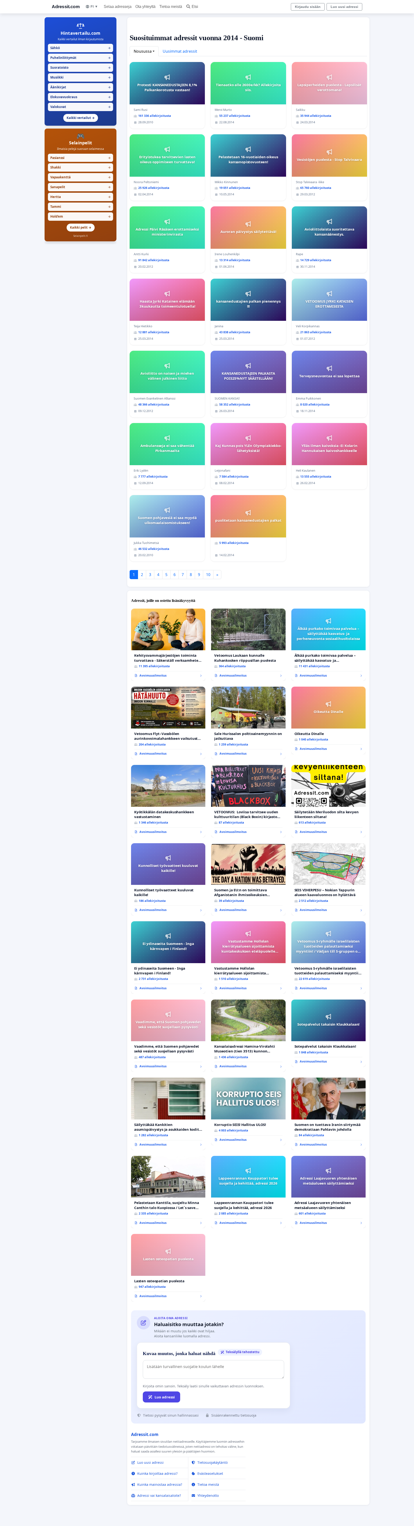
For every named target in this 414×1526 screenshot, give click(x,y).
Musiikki (80, 77)
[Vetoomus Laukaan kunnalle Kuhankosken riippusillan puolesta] (248, 645)
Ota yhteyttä (145, 7)
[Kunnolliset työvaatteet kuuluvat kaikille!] (168, 879)
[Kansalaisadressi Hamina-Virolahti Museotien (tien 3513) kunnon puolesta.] (248, 1036)
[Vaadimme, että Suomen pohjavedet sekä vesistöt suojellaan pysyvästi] (168, 1036)
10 (208, 574)
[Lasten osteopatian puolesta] (168, 1267)
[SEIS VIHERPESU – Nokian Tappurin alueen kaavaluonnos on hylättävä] (328, 879)
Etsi (195, 7)
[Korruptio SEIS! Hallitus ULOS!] (248, 1111)
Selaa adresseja (118, 7)
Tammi (80, 206)
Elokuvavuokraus (80, 97)
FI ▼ (94, 6)
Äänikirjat (80, 87)
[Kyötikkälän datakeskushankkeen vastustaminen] (168, 801)
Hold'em (80, 216)
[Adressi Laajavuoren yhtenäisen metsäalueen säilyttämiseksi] (328, 1192)
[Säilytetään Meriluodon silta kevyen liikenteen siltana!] (328, 801)
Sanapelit (80, 187)
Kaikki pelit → (80, 227)
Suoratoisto (80, 67)
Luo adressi (165, 1397)
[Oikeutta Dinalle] (328, 720)
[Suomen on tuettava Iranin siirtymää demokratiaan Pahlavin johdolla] (328, 1114)
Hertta (80, 197)
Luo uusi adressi (344, 7)
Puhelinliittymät (80, 58)
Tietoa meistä (170, 7)
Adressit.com (66, 6)
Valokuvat (80, 107)
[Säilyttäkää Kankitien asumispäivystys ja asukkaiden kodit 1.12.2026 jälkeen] (168, 1114)
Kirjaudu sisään (308, 7)
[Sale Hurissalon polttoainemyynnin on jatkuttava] (248, 723)
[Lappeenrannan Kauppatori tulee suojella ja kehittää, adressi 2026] (248, 1192)
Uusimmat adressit (180, 51)
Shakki (80, 167)
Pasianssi (80, 158)
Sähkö (80, 48)
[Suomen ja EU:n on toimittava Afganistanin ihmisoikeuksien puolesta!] (248, 879)
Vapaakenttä (80, 177)
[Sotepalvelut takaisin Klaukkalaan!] (328, 1033)
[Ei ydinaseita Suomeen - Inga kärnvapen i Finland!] (168, 957)
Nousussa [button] (143, 51)
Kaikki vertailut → (81, 118)
